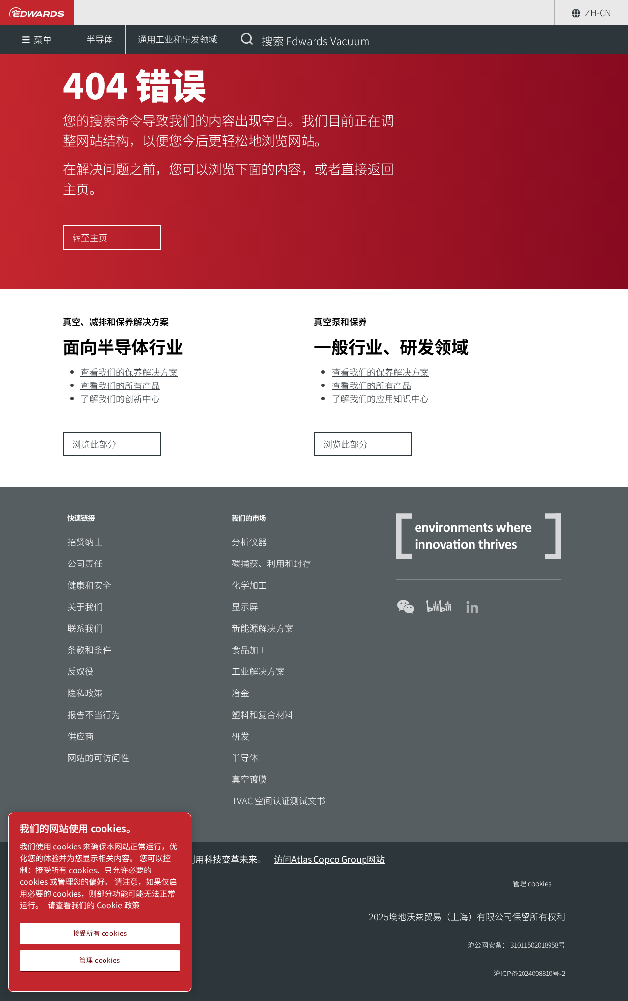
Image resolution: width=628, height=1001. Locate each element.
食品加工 (249, 649)
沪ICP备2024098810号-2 (529, 973)
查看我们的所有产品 (120, 385)
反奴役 (80, 671)
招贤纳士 (85, 541)
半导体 (245, 757)
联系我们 (85, 627)
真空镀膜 (249, 778)
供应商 (80, 735)
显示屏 (245, 606)
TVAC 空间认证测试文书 (278, 800)
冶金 (240, 692)
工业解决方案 (258, 671)
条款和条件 (89, 649)
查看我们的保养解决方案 (129, 371)
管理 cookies (532, 883)
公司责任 (85, 563)
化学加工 (249, 584)
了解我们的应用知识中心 (380, 398)
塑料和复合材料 (262, 714)
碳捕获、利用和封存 (271, 563)
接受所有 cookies (100, 933)
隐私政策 (85, 692)
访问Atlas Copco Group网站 (329, 859)
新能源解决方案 (262, 627)
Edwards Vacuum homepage (37, 12)
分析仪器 (249, 541)
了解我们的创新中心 (120, 398)
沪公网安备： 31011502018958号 (516, 945)
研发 (240, 735)
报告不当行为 (93, 714)
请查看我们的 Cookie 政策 (94, 905)
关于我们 (85, 606)
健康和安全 (89, 584)
